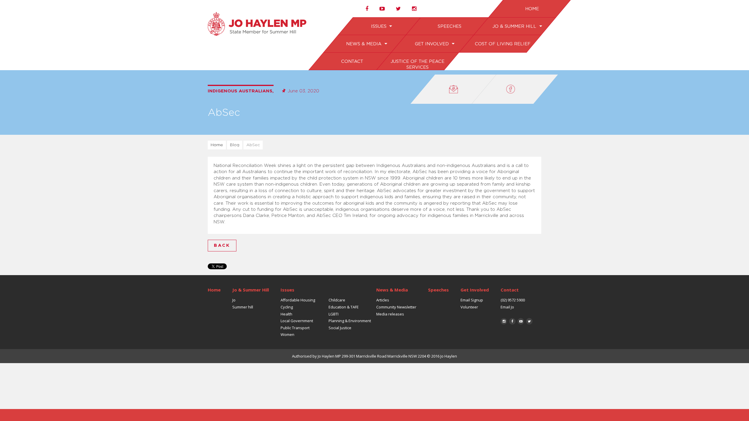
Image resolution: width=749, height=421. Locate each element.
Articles (382, 300)
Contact (352, 61)
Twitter (529, 321)
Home (532, 9)
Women (287, 334)
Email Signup (472, 300)
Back (222, 245)
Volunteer (469, 307)
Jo (234, 300)
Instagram (504, 321)
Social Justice (340, 327)
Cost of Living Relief (502, 44)
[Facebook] (515, 89)
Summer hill (242, 307)
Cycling (287, 307)
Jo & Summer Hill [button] (514, 26)
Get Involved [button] (432, 44)
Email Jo (507, 307)
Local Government (297, 320)
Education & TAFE (344, 307)
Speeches (449, 26)
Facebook (512, 321)
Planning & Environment (350, 320)
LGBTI (334, 314)
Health (286, 314)
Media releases (390, 314)
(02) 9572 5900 (513, 300)
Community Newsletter (396, 307)
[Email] (453, 89)
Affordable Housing (298, 300)
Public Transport (295, 327)
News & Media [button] (364, 44)
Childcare (337, 300)
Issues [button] (379, 26)
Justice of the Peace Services (417, 64)
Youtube (521, 321)
